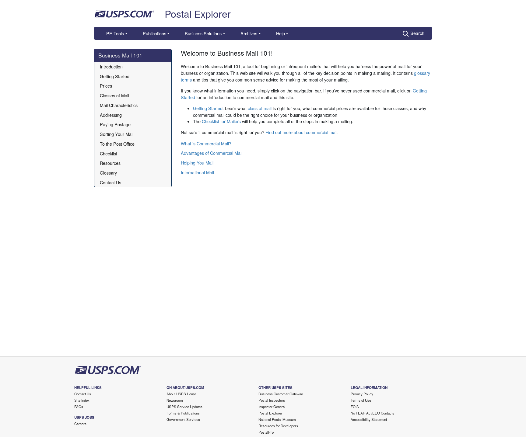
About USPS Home (181, 393)
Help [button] (280, 33)
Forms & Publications (183, 413)
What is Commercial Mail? (206, 143)
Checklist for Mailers (221, 121)
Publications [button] (154, 33)
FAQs (78, 406)
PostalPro (266, 432)
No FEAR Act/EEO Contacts (372, 413)
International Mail (197, 172)
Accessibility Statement (369, 419)
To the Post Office (117, 143)
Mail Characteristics (119, 105)
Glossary (108, 172)
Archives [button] (248, 33)
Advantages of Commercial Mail (211, 153)
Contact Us (110, 182)
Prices (106, 85)
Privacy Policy (362, 393)
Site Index (81, 400)
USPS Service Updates (184, 406)
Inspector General (272, 406)
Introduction (111, 66)
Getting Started (114, 76)
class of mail (260, 108)
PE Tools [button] (115, 33)
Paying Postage (115, 124)
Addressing (111, 115)
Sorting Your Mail (116, 134)
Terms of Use (361, 400)
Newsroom (175, 400)
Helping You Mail (197, 162)
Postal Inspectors (271, 400)
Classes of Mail (114, 95)
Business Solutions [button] (203, 33)
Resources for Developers (278, 425)
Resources (110, 163)
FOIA (355, 406)
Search (417, 33)
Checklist (108, 153)
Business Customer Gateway (280, 393)
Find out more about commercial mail (301, 132)
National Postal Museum (277, 419)
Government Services (183, 419)
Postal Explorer (198, 13)
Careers (80, 423)
